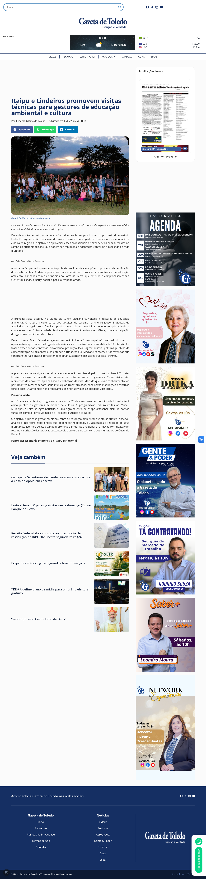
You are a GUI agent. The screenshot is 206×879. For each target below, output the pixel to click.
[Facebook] (147, 7)
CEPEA (11, 36)
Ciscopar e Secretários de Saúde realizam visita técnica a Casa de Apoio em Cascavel (51, 479)
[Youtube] (161, 7)
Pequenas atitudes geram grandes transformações (48, 563)
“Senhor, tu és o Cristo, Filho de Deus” (38, 619)
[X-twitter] (152, 7)
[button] (22, 129)
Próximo (171, 156)
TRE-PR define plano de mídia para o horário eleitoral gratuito (50, 591)
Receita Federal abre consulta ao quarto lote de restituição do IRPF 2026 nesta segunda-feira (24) (47, 535)
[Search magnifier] (119, 7)
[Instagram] (156, 7)
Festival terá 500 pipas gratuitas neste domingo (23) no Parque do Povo (51, 507)
